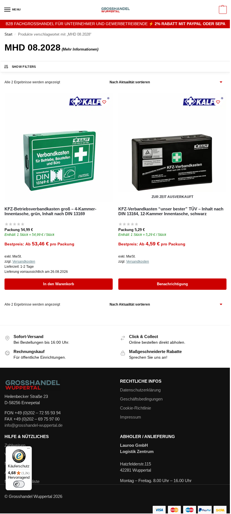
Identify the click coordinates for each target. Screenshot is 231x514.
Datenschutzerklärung (140, 390)
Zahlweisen (15, 445)
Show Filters (24, 66)
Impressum (130, 417)
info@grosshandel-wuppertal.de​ (34, 425)
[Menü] (28, 449)
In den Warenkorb (58, 284)
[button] (222, 10)
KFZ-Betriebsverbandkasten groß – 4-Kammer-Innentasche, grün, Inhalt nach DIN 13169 (50, 211)
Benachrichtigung (172, 284)
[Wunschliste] (104, 102)
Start (8, 34)
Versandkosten (23, 261)
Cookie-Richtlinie (135, 408)
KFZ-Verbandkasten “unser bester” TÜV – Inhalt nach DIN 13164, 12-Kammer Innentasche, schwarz (170, 211)
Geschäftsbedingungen (141, 399)
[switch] (19, 484)
